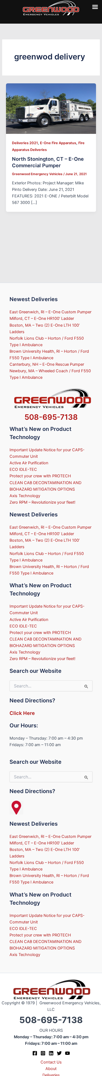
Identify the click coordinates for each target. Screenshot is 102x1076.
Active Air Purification (29, 462)
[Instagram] (43, 1053)
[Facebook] (34, 1053)
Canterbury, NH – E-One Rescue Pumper (47, 364)
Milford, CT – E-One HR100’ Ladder (42, 318)
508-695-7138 (51, 417)
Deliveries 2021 (25, 143)
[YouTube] (67, 1053)
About (51, 1068)
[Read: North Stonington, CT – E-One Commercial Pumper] (51, 108)
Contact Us (51, 1062)
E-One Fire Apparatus (58, 143)
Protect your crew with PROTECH (40, 476)
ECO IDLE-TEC (23, 469)
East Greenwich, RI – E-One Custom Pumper (50, 312)
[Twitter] (59, 1053)
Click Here (22, 713)
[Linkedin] (51, 1053)
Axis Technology (25, 495)
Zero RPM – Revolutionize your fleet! (42, 502)
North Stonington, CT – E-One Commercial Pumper (48, 162)
